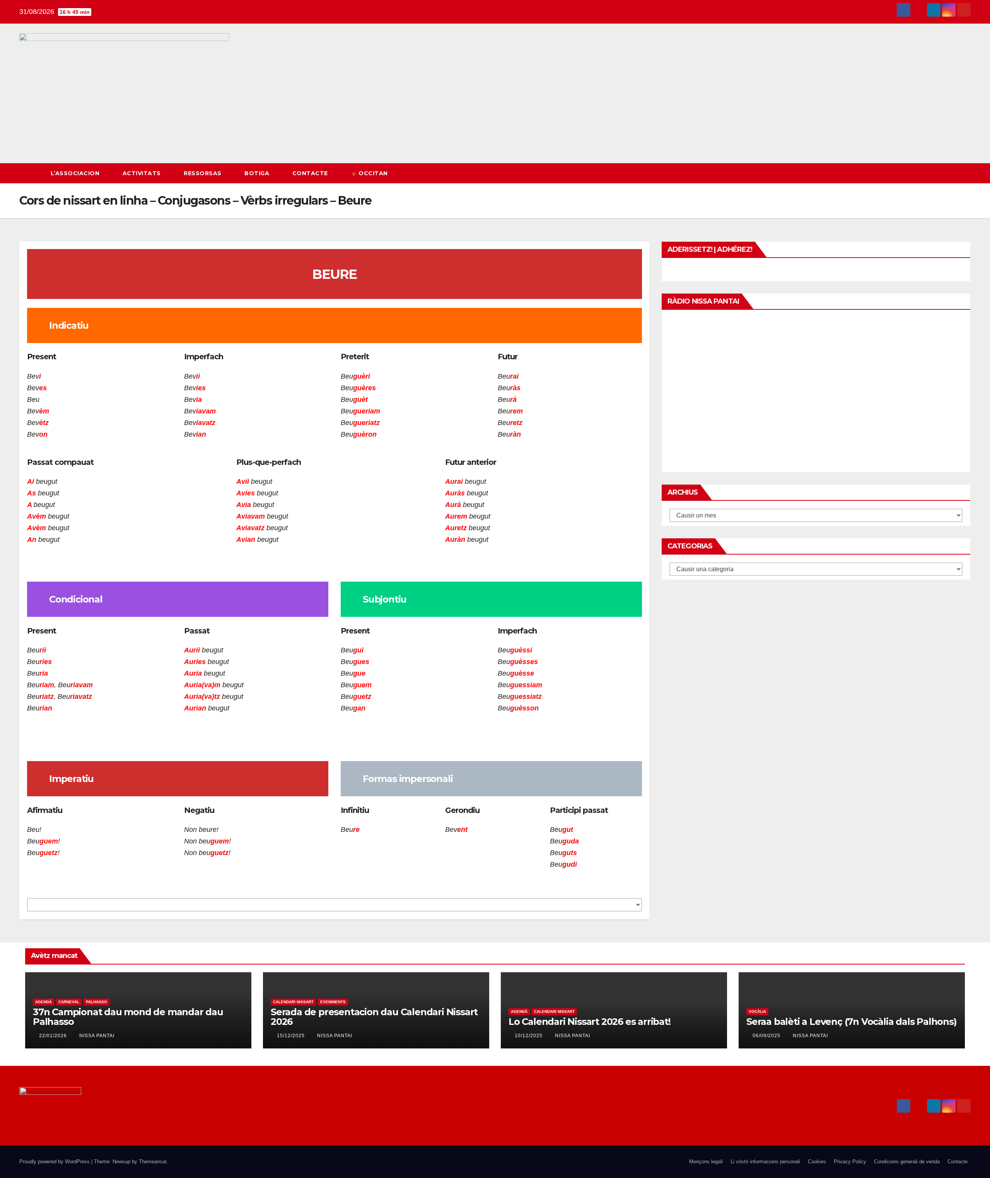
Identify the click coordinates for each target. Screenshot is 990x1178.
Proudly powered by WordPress (55, 1161)
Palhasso (96, 1002)
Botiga (257, 173)
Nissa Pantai (96, 1035)
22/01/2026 (53, 1035)
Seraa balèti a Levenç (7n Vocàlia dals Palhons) (851, 1021)
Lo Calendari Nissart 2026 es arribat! (590, 1021)
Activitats (143, 173)
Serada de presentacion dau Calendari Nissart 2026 (374, 1016)
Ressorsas (203, 173)
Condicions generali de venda (907, 1161)
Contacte (311, 173)
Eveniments (333, 1002)
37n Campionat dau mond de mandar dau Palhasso (128, 1016)
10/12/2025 (529, 1035)
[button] (950, 173)
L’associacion (76, 173)
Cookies (817, 1161)
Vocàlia (757, 1011)
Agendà (43, 1002)
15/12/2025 (291, 1035)
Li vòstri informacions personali (765, 1161)
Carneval (68, 1002)
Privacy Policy (850, 1161)
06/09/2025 (767, 1035)
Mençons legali (706, 1161)
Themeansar (152, 1161)
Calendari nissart (293, 1002)
